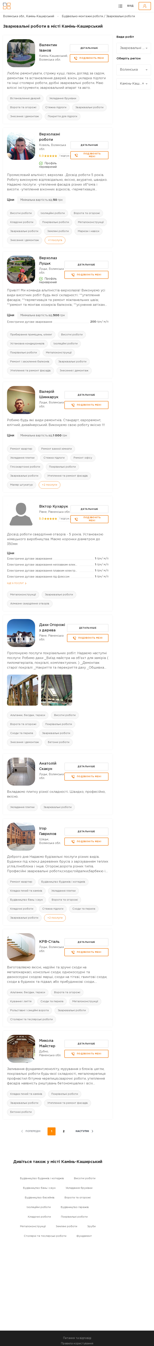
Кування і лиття (20, 1001)
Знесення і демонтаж (24, 116)
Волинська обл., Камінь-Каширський (28, 16)
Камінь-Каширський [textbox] (132, 83)
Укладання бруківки (62, 98)
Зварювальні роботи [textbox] (132, 48)
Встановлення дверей (25, 98)
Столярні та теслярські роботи (31, 1019)
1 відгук (64, 156)
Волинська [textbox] (129, 69)
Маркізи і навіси (88, 231)
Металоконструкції (91, 222)
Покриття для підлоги (62, 116)
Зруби (91, 1226)
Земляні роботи (58, 231)
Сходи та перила (21, 733)
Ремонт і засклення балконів (29, 362)
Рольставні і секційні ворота (29, 1010)
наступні (82, 1131)
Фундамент (84, 1236)
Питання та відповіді (77, 1338)
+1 (55, 240)
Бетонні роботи (58, 742)
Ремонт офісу (83, 458)
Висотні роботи (21, 213)
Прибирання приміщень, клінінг (31, 335)
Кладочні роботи (21, 222)
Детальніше (89, 48)
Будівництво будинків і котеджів (63, 882)
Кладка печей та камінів (26, 891)
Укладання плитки (22, 458)
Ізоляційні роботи (53, 213)
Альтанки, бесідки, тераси (27, 715)
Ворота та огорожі (23, 107)
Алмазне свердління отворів (29, 604)
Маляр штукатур (21, 485)
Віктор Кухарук (53, 506)
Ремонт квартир (21, 449)
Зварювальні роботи (89, 107)
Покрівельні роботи (55, 222)
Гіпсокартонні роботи (25, 467)
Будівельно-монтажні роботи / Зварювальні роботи (98, 16)
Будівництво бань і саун (26, 900)
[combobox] (134, 48)
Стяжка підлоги (55, 107)
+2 (49, 485)
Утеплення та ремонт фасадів (30, 371)
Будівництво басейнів (40, 1198)
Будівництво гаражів (75, 1207)
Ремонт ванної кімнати (56, 449)
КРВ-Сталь (49, 941)
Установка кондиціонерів (27, 344)
